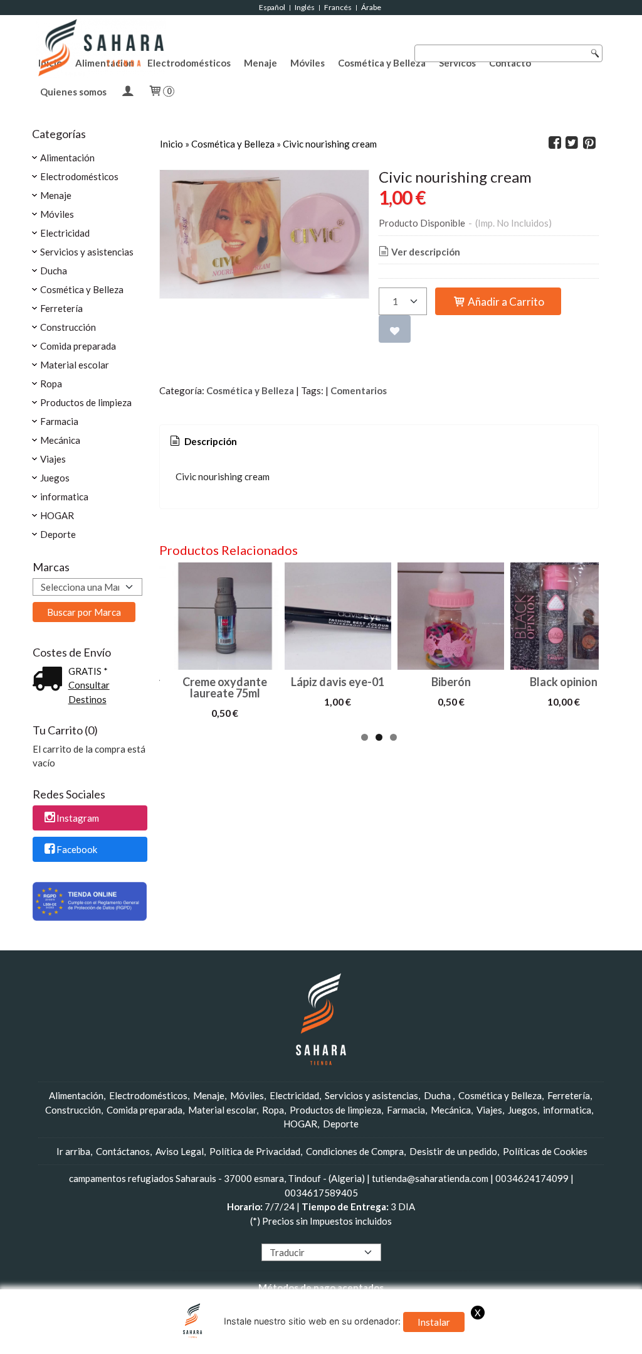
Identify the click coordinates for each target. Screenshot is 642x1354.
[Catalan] (363, 1235)
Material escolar (74, 364)
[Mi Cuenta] (127, 91)
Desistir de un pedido (453, 1151)
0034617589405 (321, 1192)
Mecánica (60, 440)
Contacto (510, 62)
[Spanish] (350, 1235)
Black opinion (563, 682)
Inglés (305, 7)
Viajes (53, 459)
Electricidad (65, 233)
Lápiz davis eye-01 (337, 682)
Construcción (68, 327)
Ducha (53, 270)
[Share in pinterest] (589, 143)
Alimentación (67, 157)
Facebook (76, 849)
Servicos (457, 62)
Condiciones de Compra (355, 1151)
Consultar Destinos (89, 692)
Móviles (307, 62)
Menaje (260, 62)
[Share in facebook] (555, 143)
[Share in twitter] (572, 143)
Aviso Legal (179, 1151)
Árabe (371, 7)
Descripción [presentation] (209, 441)
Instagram (77, 818)
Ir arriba (73, 1151)
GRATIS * (88, 671)
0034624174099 (532, 1178)
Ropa (51, 383)
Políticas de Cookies (545, 1151)
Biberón (451, 682)
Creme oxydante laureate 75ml (224, 687)
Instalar (434, 1322)
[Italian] (314, 1235)
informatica (64, 496)
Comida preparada (78, 346)
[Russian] (338, 1235)
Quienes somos (73, 91)
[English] (278, 1235)
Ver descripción (425, 251)
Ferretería (61, 308)
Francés (338, 7)
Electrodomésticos (189, 62)
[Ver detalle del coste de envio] (50, 680)
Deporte (58, 534)
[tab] (202, 441)
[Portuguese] (326, 1235)
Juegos (55, 477)
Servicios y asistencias (87, 251)
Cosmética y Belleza (382, 62)
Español (272, 7)
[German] (302, 1235)
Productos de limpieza (86, 402)
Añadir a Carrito (505, 301)
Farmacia (59, 421)
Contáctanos (123, 1151)
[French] (290, 1235)
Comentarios (358, 390)
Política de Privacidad (254, 1151)
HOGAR (57, 515)
